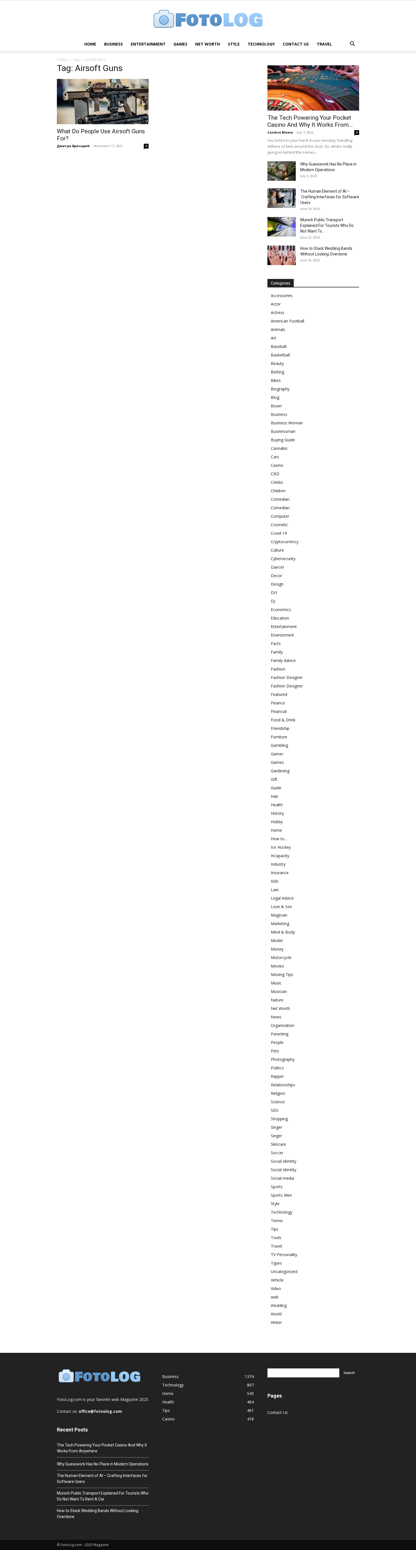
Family (277, 652)
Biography (280, 389)
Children (278, 490)
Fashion (278, 669)
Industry (278, 864)
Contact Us (296, 44)
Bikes (276, 380)
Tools (276, 1237)
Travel (324, 44)
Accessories (282, 295)
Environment (282, 635)
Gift (274, 779)
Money (277, 949)
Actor (276, 304)
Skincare (278, 1144)
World (276, 1314)
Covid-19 (279, 533)
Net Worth (207, 44)
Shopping (279, 1118)
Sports (277, 1186)
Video (276, 1288)
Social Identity (283, 1161)
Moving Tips (282, 974)
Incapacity (280, 855)
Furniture (279, 736)
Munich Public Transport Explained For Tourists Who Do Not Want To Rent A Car (103, 1496)
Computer (280, 516)
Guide (276, 787)
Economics (281, 609)
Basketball (280, 355)
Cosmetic (279, 524)
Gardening (280, 770)
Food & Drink (283, 720)
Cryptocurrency (285, 541)
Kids (274, 881)
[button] (352, 44)
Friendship (280, 728)
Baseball (278, 346)
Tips (274, 1229)
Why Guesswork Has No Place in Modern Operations (103, 1464)
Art (273, 338)
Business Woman (287, 422)
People (277, 1042)
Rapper (277, 1076)
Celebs (277, 482)
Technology (261, 44)
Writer (276, 1322)
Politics (277, 1067)
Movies (277, 966)
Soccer (277, 1152)
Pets (275, 1051)
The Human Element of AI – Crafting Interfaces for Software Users (329, 197)
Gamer (277, 753)
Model (276, 940)
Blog (275, 397)
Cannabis (279, 448)
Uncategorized (284, 1271)
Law (274, 889)
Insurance (280, 872)
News (276, 1017)
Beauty (277, 363)
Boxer (276, 406)
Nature (277, 1000)
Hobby (277, 821)
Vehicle (277, 1280)
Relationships (283, 1084)
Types (276, 1263)
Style (234, 44)
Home (90, 44)
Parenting (279, 1034)
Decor (276, 575)
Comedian (280, 499)
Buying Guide (283, 439)
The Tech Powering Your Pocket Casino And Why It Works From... (310, 121)
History (277, 813)
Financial (279, 711)
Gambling (279, 745)
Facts (276, 643)
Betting (277, 372)
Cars (275, 456)
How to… (279, 838)
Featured (279, 694)
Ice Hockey (281, 847)
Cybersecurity (283, 558)
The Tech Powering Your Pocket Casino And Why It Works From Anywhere (102, 1448)
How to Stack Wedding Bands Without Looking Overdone (97, 1513)
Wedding (279, 1305)
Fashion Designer (287, 677)
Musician (279, 991)
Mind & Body (283, 932)
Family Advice (283, 660)
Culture (277, 550)
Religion (278, 1093)
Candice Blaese (280, 132)
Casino (277, 465)
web (274, 1297)
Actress (277, 312)
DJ (273, 601)
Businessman (283, 431)
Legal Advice (282, 898)
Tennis (277, 1220)
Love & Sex (281, 906)
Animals (278, 329)
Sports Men (281, 1195)
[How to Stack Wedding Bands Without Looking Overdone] (281, 255)
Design (277, 584)
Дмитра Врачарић (73, 146)
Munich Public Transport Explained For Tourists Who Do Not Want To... (327, 225)
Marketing (280, 923)
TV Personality (284, 1254)
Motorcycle (281, 957)
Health (277, 804)
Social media (282, 1178)
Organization (282, 1025)
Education (280, 618)
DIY (274, 592)
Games (180, 44)
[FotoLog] (208, 19)
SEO (274, 1110)
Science (278, 1101)
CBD (275, 473)
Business (113, 44)
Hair (274, 796)
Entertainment (148, 44)
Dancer (277, 567)
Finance (278, 703)
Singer (276, 1127)
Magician (279, 915)
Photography (283, 1059)
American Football (287, 321)
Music (276, 983)
